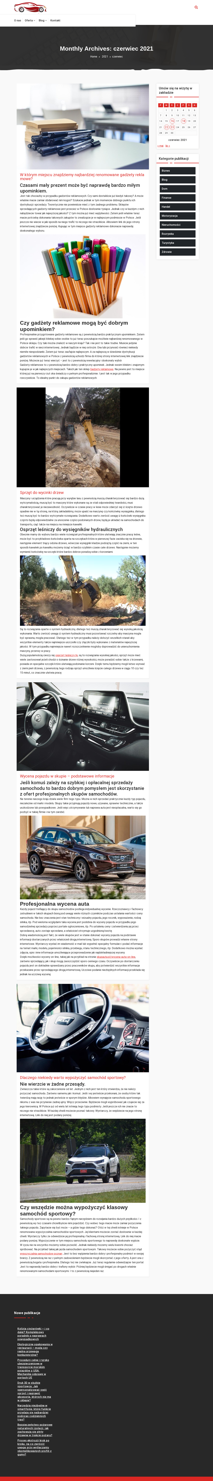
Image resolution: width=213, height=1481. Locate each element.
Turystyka (168, 242)
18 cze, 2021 (30, 764)
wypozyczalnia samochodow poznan (41, 1253)
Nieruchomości (171, 224)
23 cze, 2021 (30, 163)
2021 (105, 56)
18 (183, 121)
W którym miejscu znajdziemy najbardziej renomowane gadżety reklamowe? (82, 177)
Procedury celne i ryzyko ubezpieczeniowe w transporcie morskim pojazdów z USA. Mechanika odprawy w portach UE (33, 1369)
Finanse (166, 197)
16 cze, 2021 (30, 1066)
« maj (160, 145)
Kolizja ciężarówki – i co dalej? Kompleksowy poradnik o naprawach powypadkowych (33, 1334)
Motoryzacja (170, 215)
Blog (26, 485)
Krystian (31, 159)
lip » (167, 145)
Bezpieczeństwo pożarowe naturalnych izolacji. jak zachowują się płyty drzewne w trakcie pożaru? (34, 1430)
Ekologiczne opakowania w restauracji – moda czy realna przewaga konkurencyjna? (35, 1350)
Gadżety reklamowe (101, 369)
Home (93, 56)
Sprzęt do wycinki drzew (42, 493)
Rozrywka (168, 233)
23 (172, 127)
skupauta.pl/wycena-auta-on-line (116, 956)
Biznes (27, 167)
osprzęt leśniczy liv (66, 655)
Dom (164, 188)
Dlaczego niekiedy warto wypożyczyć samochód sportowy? (73, 1078)
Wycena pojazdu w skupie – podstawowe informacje (67, 776)
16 (172, 121)
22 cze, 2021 (30, 481)
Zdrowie (167, 251)
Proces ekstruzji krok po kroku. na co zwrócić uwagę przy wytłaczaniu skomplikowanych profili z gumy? (34, 1447)
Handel (166, 206)
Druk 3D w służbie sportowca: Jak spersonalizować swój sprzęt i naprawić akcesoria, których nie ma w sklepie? (34, 1391)
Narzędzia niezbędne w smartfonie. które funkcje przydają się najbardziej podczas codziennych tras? (34, 1412)
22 (166, 127)
